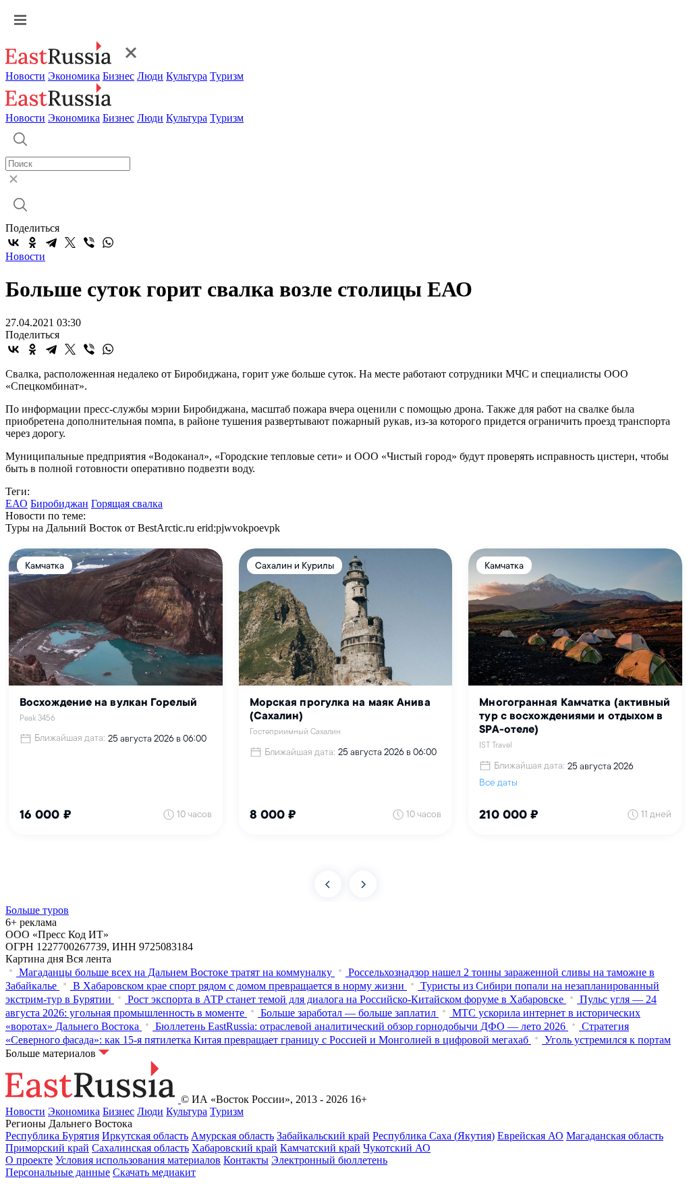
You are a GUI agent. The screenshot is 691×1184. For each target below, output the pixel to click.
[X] (70, 242)
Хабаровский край (234, 1148)
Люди (150, 76)
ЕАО (16, 503)
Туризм (227, 76)
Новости (25, 76)
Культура (186, 76)
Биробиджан (59, 503)
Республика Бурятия (52, 1135)
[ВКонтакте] (13, 242)
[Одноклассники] (32, 242)
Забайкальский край (323, 1135)
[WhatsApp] (108, 242)
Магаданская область (614, 1135)
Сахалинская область (140, 1148)
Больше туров (37, 910)
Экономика (74, 76)
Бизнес (118, 76)
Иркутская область (145, 1135)
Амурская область (232, 1135)
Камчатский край (320, 1148)
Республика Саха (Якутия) (433, 1135)
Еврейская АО (530, 1135)
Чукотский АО (397, 1148)
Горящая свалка (127, 503)
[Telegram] (51, 242)
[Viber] (89, 242)
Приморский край (47, 1148)
